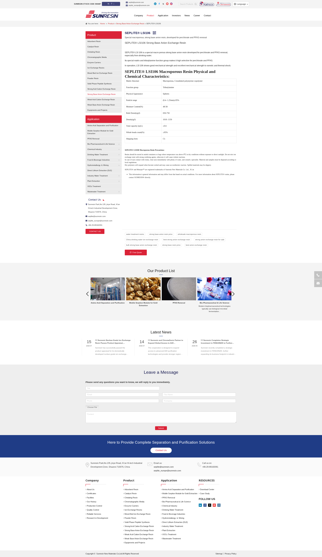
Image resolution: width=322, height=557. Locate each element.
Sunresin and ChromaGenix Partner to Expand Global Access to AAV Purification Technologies (165, 341)
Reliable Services (94, 514)
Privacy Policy (230, 554)
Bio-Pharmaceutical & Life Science (101, 144)
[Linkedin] (155, 4)
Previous (87, 293)
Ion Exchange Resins (95, 68)
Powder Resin (92, 78)
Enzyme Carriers (94, 62)
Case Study (205, 493)
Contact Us (161, 450)
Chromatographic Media (97, 57)
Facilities (90, 498)
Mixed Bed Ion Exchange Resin (99, 73)
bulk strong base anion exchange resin (141, 245)
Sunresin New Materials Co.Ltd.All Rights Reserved (117, 554)
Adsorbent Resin (94, 41)
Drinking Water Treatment (97, 155)
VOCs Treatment (94, 186)
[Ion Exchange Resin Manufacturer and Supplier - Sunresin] (102, 14)
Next (233, 293)
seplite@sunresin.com (136, 2)
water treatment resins (135, 234)
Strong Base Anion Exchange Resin (130, 24)
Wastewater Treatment (96, 192)
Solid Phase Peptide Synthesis (99, 84)
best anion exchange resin (196, 245)
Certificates (91, 493)
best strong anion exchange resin (176, 240)
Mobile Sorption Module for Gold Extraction (179, 493)
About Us (90, 489)
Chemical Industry (94, 149)
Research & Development (97, 518)
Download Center (207, 489)
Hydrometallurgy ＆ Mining (98, 165)
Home (102, 24)
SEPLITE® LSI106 (153, 24)
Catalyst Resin (93, 47)
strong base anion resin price (160, 234)
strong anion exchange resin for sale (209, 240)
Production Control (94, 506)
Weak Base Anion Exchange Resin (101, 105)
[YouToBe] (167, 4)
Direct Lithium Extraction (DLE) (99, 170)
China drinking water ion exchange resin (142, 240)
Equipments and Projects (97, 110)
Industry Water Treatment (97, 176)
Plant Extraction (93, 181)
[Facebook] (159, 4)
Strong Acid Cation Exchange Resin (101, 89)
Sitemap (218, 554)
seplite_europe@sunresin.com (139, 5)
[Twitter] (163, 4)
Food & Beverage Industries (98, 160)
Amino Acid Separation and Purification (102, 125)
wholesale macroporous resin (189, 234)
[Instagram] (171, 4)
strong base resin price (171, 245)
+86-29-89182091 (95, 225)
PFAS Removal (93, 139)
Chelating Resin (93, 52)
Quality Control (93, 510)
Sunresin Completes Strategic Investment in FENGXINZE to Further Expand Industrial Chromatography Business (216, 341)
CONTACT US (95, 231)
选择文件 (92, 407)
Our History (91, 502)
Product (111, 24)
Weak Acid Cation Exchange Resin (101, 100)
